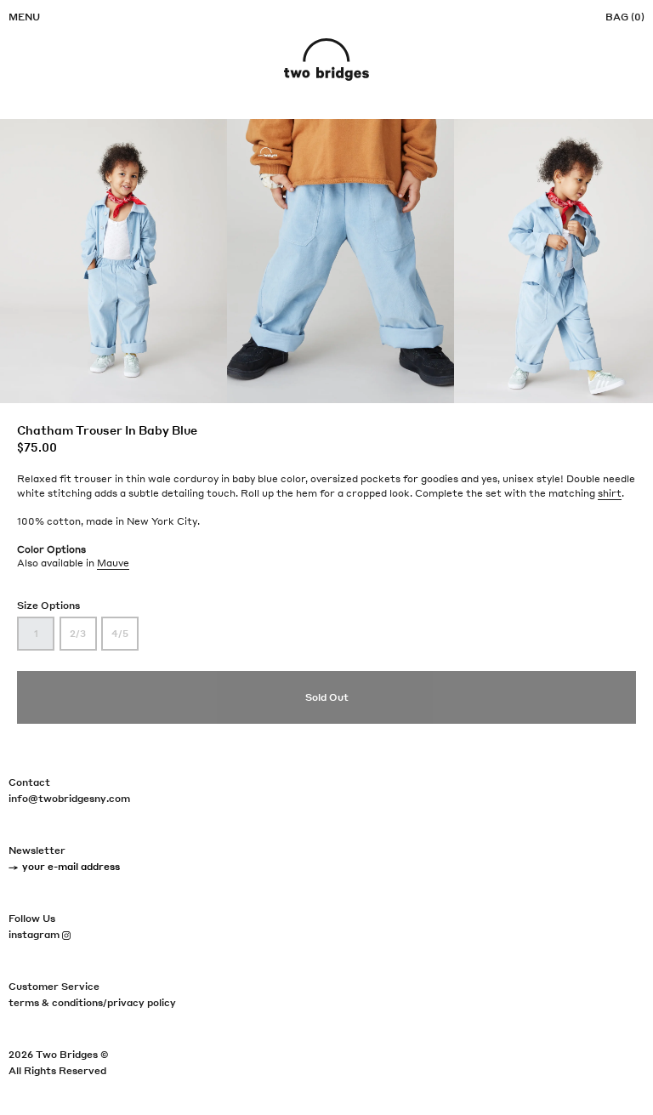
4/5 (119, 634)
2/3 (78, 634)
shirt (610, 493)
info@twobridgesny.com (69, 799)
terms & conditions (56, 1003)
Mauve (113, 563)
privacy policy (141, 1003)
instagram (40, 935)
